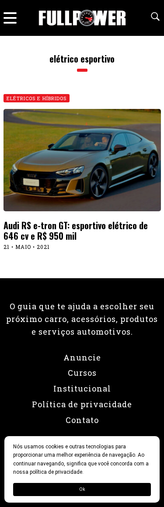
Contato (82, 420)
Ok (82, 489)
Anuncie (82, 357)
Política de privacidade (82, 404)
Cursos (82, 372)
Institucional (82, 388)
